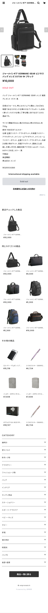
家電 (4, 532)
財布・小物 (6, 457)
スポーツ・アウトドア (10, 510)
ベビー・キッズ (7, 517)
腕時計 (4, 442)
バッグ (4, 480)
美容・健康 (6, 562)
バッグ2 (5, 555)
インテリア (6, 487)
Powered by (21, 589)
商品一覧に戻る (24, 574)
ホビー (4, 525)
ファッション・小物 (9, 472)
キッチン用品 (7, 495)
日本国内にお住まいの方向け (24, 189)
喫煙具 (4, 547)
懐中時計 (5, 540)
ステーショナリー (8, 502)
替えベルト (6, 450)
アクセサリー (7, 465)
